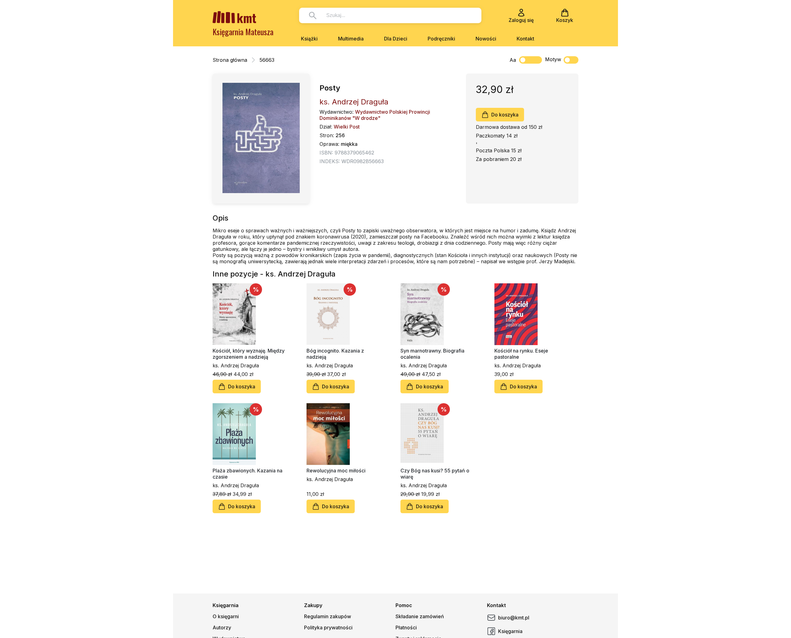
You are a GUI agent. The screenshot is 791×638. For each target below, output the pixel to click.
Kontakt (525, 39)
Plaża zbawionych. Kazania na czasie (247, 473)
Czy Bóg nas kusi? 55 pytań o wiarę (434, 473)
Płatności (406, 627)
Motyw (553, 59)
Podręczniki (441, 39)
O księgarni (226, 616)
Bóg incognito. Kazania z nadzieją (335, 354)
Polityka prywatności (328, 627)
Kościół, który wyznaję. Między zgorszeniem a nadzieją (249, 354)
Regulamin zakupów (327, 616)
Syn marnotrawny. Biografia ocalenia (432, 354)
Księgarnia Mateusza (243, 32)
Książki (309, 39)
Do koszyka (504, 115)
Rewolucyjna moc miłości (336, 470)
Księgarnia (510, 631)
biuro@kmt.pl (513, 618)
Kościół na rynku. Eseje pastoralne (521, 354)
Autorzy (222, 627)
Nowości (486, 39)
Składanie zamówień (420, 616)
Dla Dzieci (395, 39)
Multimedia (351, 39)
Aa (513, 60)
